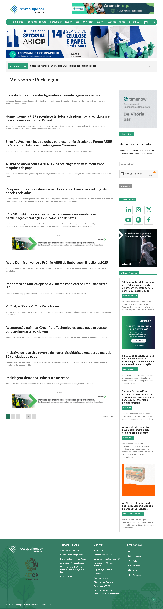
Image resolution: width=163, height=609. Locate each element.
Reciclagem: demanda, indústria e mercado (37, 378)
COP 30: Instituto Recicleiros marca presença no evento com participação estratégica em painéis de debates (51, 216)
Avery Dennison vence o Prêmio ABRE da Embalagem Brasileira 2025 (57, 262)
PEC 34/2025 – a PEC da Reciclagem (32, 306)
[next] (153, 66)
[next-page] (34, 416)
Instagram (137, 556)
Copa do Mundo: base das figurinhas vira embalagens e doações (53, 95)
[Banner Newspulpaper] (138, 332)
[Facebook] (148, 220)
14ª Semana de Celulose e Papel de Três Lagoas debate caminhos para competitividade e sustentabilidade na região (138, 360)
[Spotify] (138, 220)
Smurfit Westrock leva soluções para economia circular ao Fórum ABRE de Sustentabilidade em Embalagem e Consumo (59, 143)
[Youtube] (128, 220)
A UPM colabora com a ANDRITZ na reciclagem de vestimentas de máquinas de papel (55, 166)
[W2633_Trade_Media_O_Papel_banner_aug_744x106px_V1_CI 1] (59, 250)
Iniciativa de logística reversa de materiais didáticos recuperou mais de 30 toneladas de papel (58, 354)
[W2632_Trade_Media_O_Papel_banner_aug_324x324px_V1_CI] (138, 248)
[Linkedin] (128, 210)
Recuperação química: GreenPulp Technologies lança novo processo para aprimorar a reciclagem (56, 329)
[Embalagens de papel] (138, 480)
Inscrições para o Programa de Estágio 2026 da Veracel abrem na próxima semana (70, 65)
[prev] (149, 66)
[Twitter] (148, 210)
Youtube (136, 566)
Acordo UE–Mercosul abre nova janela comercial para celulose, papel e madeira (136, 430)
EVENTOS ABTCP (130, 296)
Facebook (137, 575)
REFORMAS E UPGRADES (133, 514)
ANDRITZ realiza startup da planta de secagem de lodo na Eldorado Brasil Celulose (137, 506)
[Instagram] (138, 210)
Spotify (136, 570)
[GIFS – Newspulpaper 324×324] (138, 109)
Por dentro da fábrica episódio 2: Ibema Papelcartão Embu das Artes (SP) (56, 286)
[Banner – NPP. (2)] (113, 8)
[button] (154, 22)
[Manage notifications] (154, 599)
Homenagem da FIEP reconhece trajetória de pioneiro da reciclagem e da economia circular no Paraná (58, 118)
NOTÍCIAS (127, 408)
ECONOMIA (127, 438)
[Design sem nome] (81, 42)
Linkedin (136, 551)
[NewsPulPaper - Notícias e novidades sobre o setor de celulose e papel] (37, 9)
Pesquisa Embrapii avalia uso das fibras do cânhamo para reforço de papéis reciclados (56, 191)
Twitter (136, 561)
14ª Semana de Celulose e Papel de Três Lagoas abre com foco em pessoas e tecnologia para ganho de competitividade (138, 286)
